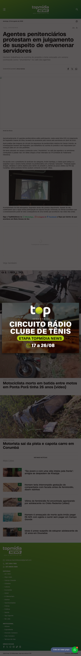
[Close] (79, 303)
